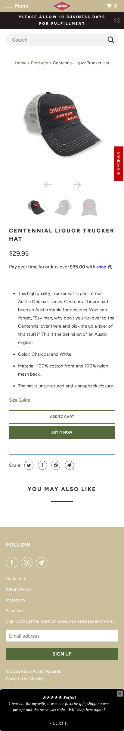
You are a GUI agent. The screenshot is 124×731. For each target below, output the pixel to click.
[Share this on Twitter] (28, 465)
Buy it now (61, 432)
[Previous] (47, 184)
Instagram (15, 600)
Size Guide (19, 400)
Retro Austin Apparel (40, 671)
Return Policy (18, 589)
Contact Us (16, 578)
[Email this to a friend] (69, 465)
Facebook (15, 610)
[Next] (76, 184)
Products (39, 63)
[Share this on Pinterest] (55, 465)
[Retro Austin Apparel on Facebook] (13, 562)
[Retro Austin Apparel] (62, 6)
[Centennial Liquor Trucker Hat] (62, 124)
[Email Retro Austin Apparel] (43, 562)
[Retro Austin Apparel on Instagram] (28, 562)
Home (20, 63)
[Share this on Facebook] (41, 465)
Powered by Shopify (25, 678)
